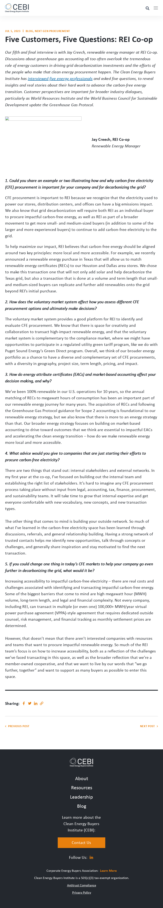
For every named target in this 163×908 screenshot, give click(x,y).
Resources (81, 787)
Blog (29, 31)
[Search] (147, 8)
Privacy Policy (81, 892)
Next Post (147, 726)
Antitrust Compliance (81, 885)
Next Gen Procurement (52, 31)
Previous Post (19, 726)
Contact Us (81, 842)
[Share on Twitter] (30, 703)
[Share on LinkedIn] (36, 703)
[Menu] (156, 8)
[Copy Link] (42, 703)
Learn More (108, 870)
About (81, 778)
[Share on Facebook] (24, 703)
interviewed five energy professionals (60, 78)
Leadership (81, 796)
